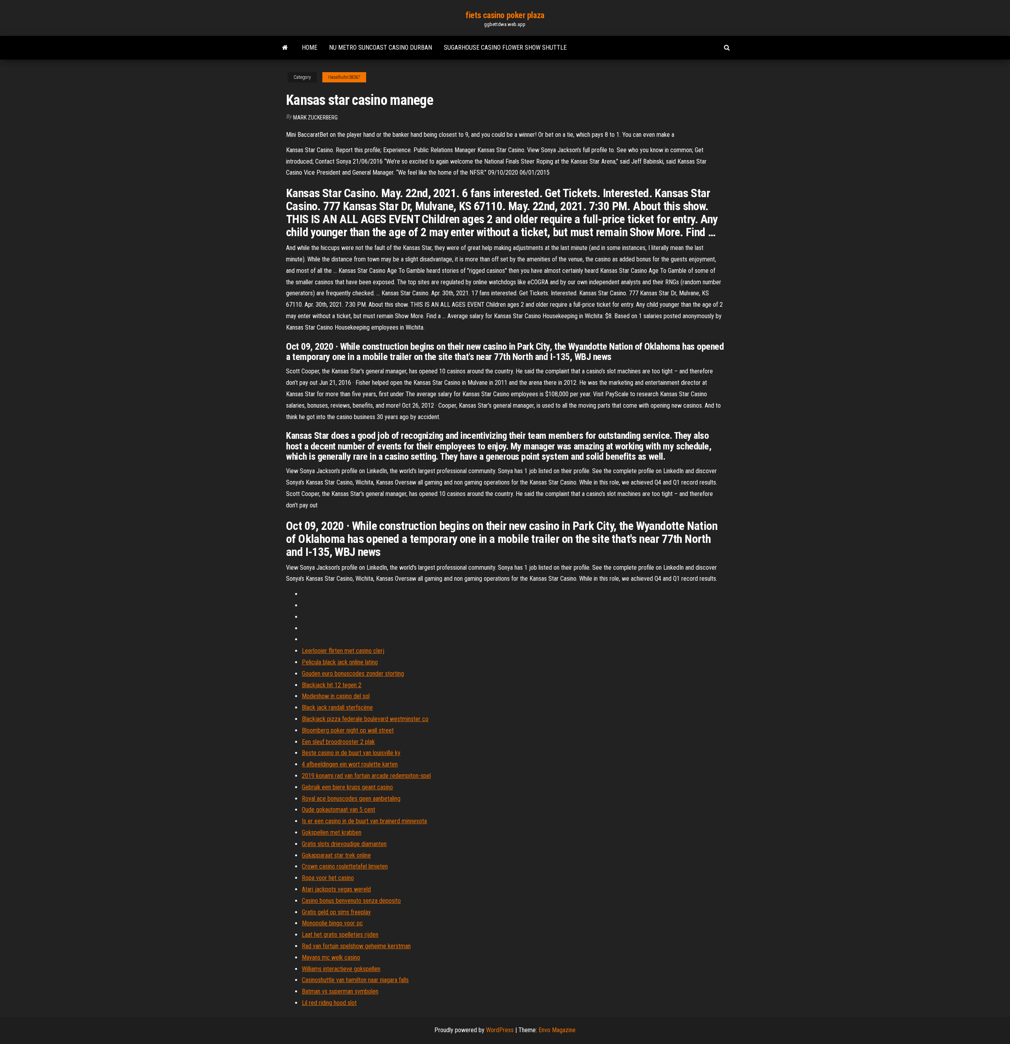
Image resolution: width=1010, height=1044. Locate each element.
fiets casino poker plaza (505, 15)
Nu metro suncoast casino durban (380, 47)
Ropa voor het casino (328, 878)
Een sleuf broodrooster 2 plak (338, 742)
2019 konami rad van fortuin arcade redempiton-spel (366, 775)
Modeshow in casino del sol (336, 696)
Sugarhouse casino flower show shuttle (505, 47)
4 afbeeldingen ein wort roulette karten (350, 764)
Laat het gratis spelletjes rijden (340, 934)
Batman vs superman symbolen (340, 991)
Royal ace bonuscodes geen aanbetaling (351, 798)
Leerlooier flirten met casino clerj (343, 650)
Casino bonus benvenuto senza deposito (351, 900)
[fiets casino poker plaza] (285, 48)
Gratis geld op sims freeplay (336, 912)
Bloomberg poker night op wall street (348, 730)
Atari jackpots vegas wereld (336, 889)
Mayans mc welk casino (331, 957)
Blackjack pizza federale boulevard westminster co (365, 719)
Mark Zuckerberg (315, 117)
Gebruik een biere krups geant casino (347, 787)
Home (309, 47)
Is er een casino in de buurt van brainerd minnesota (364, 821)
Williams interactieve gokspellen (341, 969)
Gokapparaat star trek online (336, 855)
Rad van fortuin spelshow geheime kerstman (356, 946)
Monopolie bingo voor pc (332, 923)
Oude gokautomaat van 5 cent (338, 809)
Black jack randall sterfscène (337, 707)
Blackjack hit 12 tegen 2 (331, 685)
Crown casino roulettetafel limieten (345, 866)
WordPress (500, 1030)
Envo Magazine (557, 1030)
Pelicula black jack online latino (340, 662)
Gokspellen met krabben (331, 832)
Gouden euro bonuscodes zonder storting (353, 673)
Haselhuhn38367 (344, 77)
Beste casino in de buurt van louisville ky (351, 753)
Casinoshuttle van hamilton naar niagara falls (355, 980)
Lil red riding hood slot (329, 1003)
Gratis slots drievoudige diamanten (344, 844)
